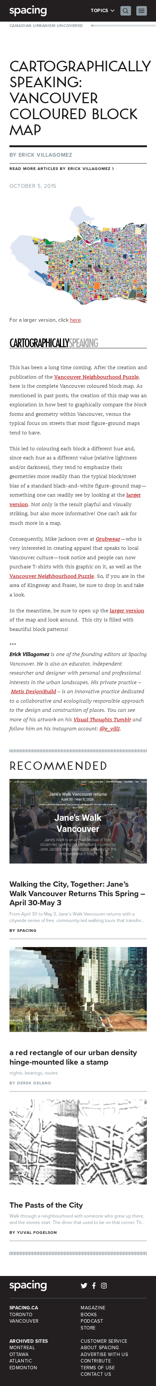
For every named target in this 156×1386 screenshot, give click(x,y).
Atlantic (20, 1361)
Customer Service (104, 1341)
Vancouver (24, 1321)
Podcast (92, 1321)
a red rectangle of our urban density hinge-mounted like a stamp (73, 1057)
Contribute (96, 1361)
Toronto (21, 1314)
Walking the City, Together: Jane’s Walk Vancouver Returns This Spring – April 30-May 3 (77, 893)
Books (89, 1314)
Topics (100, 11)
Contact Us (96, 1374)
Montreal (22, 1347)
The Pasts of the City (46, 1205)
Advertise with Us (104, 1354)
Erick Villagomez (45, 155)
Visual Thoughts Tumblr (102, 719)
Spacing (27, 930)
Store (88, 1328)
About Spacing (100, 1347)
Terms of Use (98, 1367)
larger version (127, 610)
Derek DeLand (34, 1083)
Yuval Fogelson (37, 1232)
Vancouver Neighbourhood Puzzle (96, 376)
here (75, 320)
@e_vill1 (110, 728)
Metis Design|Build (33, 691)
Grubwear (108, 538)
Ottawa (19, 1354)
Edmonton (23, 1367)
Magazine (93, 1307)
